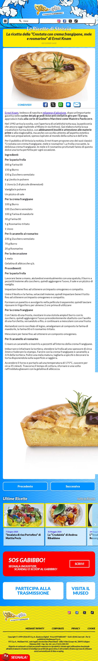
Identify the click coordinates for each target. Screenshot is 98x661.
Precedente (25, 486)
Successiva (73, 486)
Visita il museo (81, 591)
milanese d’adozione (54, 112)
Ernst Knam (11, 112)
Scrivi (79, 564)
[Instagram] (58, 21)
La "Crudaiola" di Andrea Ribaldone (62, 536)
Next (95, 524)
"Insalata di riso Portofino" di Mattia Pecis (23, 536)
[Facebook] (64, 21)
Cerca (25, 21)
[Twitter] (70, 21)
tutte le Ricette (86, 498)
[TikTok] (76, 21)
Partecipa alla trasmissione (33, 591)
